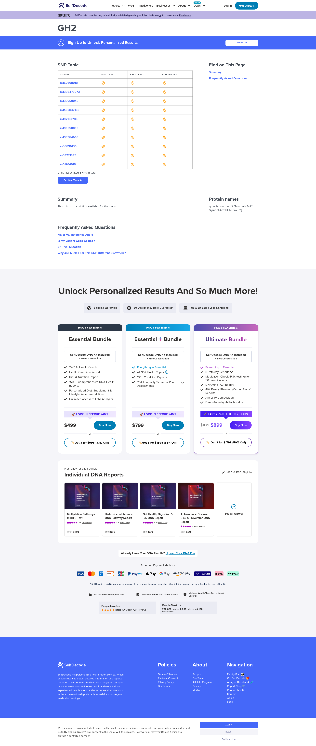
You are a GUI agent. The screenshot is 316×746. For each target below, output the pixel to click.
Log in (228, 5)
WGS (131, 5)
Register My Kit (236, 690)
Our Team (198, 678)
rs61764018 (68, 164)
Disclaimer (164, 686)
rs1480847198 (69, 110)
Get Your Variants (73, 180)
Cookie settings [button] (229, 739)
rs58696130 (68, 146)
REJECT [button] (229, 732)
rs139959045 (69, 101)
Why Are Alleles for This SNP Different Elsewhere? (92, 253)
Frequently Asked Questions (228, 78)
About (230, 698)
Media (196, 690)
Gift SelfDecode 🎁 (238, 678)
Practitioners (145, 5)
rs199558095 (69, 128)
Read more (185, 15)
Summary (215, 72)
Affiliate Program (202, 682)
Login (230, 702)
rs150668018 (69, 83)
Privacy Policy (166, 682)
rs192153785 (69, 119)
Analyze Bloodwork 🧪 (240, 682)
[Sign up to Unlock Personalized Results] (103, 83)
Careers (231, 694)
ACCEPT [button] (229, 725)
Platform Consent (168, 678)
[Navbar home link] (78, 5)
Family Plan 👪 (235, 674)
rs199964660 (69, 137)
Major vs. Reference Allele (75, 235)
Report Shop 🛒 (236, 686)
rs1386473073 (70, 92)
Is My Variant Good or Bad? (76, 241)
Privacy (197, 686)
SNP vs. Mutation (69, 247)
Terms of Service (167, 674)
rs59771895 (68, 155)
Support (197, 674)
